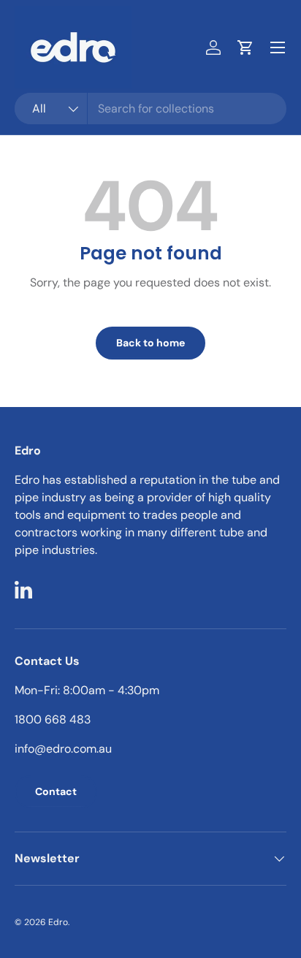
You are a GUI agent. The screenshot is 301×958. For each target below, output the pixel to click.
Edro (58, 922)
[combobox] (150, 108)
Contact (56, 791)
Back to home (150, 342)
